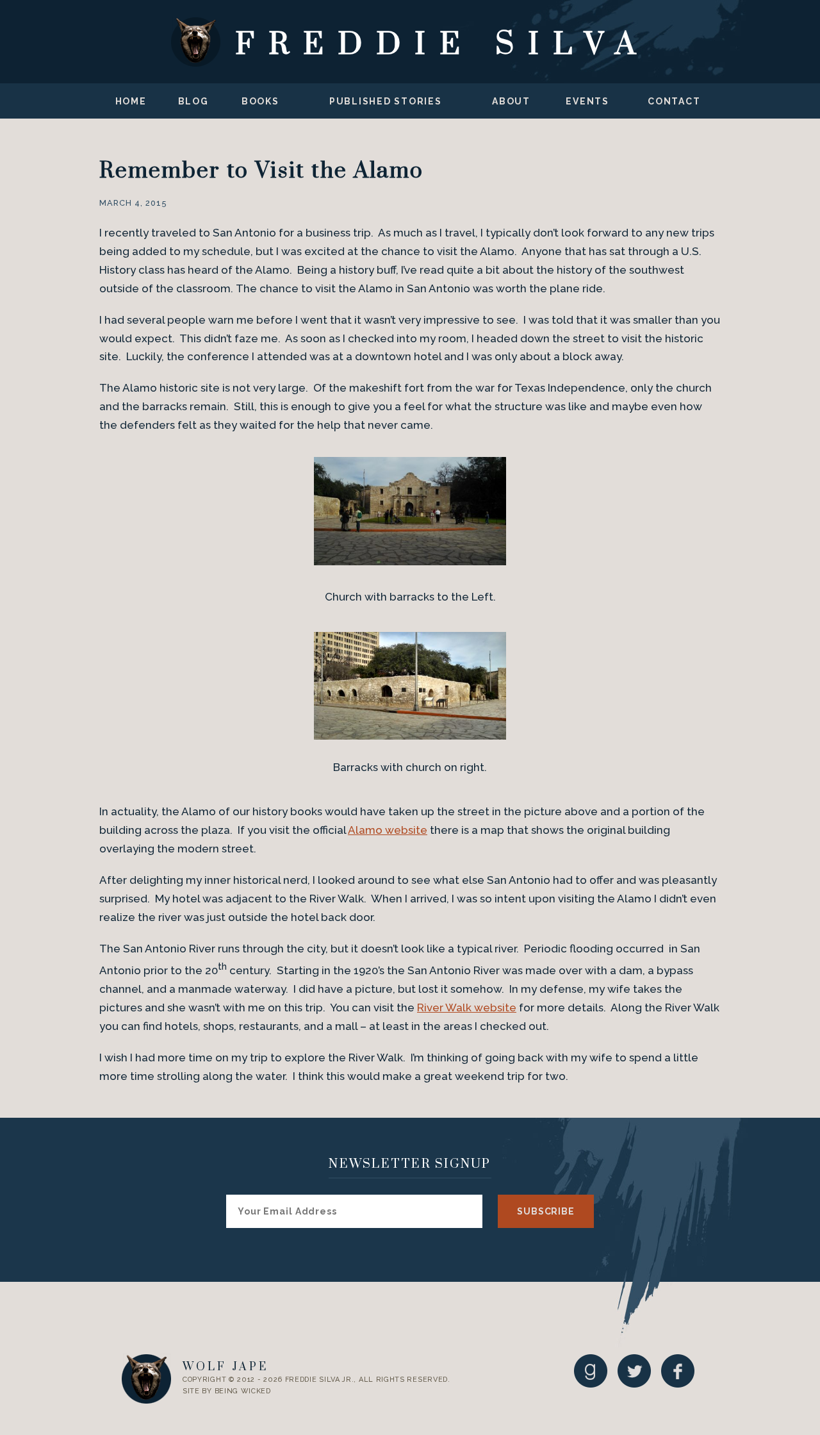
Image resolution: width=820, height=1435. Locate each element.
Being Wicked (243, 1391)
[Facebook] (677, 1371)
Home (131, 101)
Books (260, 101)
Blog (193, 101)
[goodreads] (590, 1371)
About (511, 101)
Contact (674, 101)
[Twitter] (634, 1371)
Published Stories (385, 101)
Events (587, 101)
